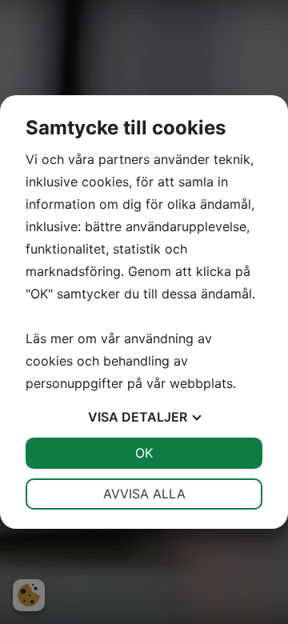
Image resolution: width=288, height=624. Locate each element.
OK (144, 453)
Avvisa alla (144, 494)
